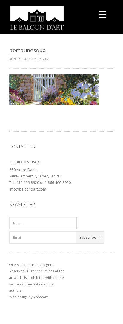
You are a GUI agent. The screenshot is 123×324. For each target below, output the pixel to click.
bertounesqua (27, 50)
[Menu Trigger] (102, 14)
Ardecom (40, 297)
